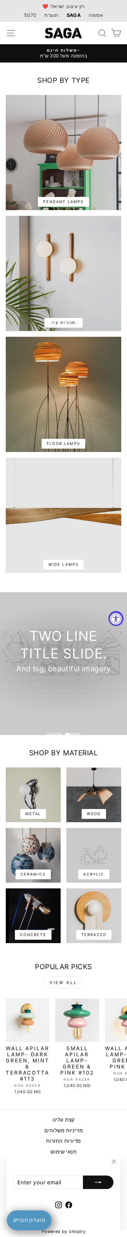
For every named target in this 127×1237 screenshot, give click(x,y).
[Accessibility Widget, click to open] (116, 618)
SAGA (74, 15)
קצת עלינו (63, 1119)
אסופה (96, 15)
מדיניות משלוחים (63, 1130)
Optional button (62, 684)
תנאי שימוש (63, 1151)
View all (63, 982)
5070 (30, 15)
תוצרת (51, 15)
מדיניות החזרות (63, 1141)
